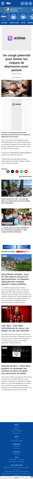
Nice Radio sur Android (16, 462)
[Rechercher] (26, 3)
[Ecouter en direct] (22, 3)
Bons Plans (14, 22)
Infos (23, 22)
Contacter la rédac (16, 441)
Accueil (4, 22)
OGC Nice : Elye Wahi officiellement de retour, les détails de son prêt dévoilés (15, 328)
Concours (16, 448)
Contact (16, 427)
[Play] (2, 15)
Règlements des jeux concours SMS (16, 471)
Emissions (16, 446)
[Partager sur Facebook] (8, 172)
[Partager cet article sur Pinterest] (17, 172)
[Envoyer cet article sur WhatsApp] (21, 172)
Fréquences (16, 433)
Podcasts (16, 454)
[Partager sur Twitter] (12, 172)
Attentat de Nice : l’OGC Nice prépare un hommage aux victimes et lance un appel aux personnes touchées (15, 370)
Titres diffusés (16, 431)
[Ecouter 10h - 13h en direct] (16, 247)
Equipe (16, 429)
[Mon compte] (30, 3)
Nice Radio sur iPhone (16, 459)
